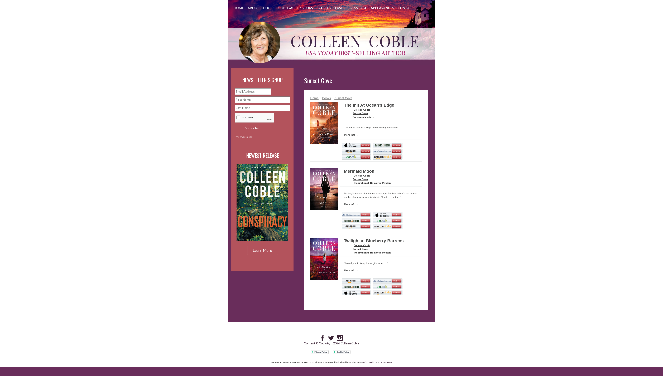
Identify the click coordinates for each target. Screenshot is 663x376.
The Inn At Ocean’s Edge (369, 105)
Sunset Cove (343, 98)
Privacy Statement (243, 136)
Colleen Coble (362, 109)
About (253, 8)
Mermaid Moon (359, 171)
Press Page (357, 8)
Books (269, 8)
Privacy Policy (369, 362)
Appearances (382, 8)
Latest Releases (330, 8)
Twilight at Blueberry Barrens (374, 240)
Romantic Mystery (363, 117)
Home (239, 8)
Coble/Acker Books (295, 8)
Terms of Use (386, 362)
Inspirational (361, 183)
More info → (351, 134)
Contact (406, 8)
